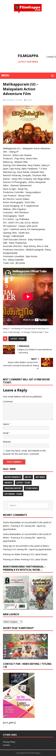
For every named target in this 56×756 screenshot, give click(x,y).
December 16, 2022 (13, 99)
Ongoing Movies (12, 488)
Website (7, 441)
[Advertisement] (28, 33)
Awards (8, 482)
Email (6, 433)
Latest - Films (17, 338)
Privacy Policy (9, 741)
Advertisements (12, 477)
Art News (40, 477)
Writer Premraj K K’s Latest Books (30, 554)
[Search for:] (28, 505)
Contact (6, 745)
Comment (8, 401)
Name (6, 424)
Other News (31, 488)
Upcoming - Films (13, 494)
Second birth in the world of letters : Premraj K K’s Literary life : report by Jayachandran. (27, 526)
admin (29, 99)
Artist (28, 477)
